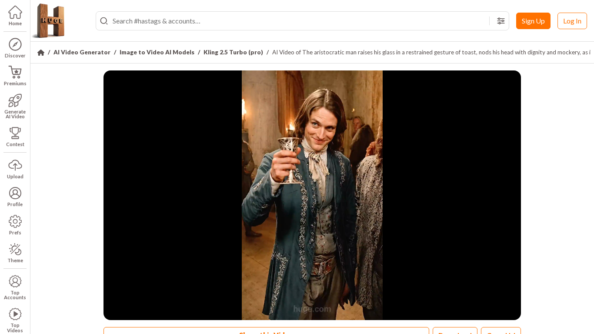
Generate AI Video (15, 114)
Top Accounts (15, 295)
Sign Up (533, 21)
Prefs (15, 232)
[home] (47, 20)
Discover (15, 55)
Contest (15, 144)
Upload (15, 176)
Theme (15, 260)
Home (15, 23)
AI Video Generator (81, 52)
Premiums (15, 83)
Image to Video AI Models (157, 52)
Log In (572, 21)
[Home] (40, 52)
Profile (15, 204)
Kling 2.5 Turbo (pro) (233, 52)
